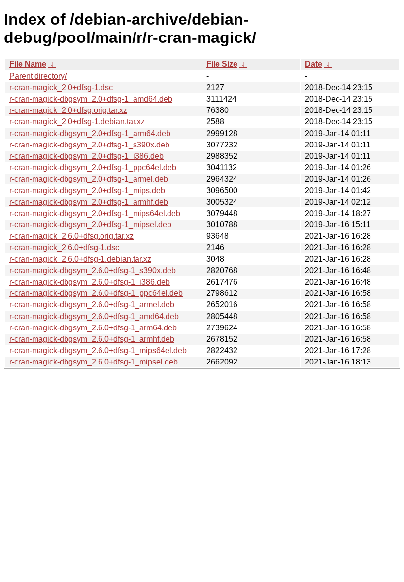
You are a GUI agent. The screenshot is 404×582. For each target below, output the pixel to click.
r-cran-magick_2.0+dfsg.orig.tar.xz (68, 110)
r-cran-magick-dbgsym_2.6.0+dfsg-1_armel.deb (91, 304)
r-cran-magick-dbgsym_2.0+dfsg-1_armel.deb (88, 179)
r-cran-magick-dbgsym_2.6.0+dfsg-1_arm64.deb (93, 328)
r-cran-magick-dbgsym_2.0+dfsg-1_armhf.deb (88, 202)
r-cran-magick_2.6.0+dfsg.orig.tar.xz (71, 236)
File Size (221, 64)
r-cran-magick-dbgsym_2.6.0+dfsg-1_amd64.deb (94, 316)
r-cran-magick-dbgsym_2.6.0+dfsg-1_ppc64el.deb (96, 293)
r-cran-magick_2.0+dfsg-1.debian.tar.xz (77, 121)
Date (313, 64)
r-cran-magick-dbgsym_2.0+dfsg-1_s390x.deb (89, 145)
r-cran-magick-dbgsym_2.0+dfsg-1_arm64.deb (89, 133)
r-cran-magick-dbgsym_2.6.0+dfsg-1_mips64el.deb (98, 350)
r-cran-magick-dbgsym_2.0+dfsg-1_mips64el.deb (94, 213)
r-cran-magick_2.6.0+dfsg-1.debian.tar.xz (80, 259)
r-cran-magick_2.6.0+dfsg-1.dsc (64, 247)
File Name (27, 64)
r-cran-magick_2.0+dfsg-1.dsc (61, 87)
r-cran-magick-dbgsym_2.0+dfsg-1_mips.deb (87, 190)
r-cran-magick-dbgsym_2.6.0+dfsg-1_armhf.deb (91, 339)
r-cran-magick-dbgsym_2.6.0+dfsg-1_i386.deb (89, 282)
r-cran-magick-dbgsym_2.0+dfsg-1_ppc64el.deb (92, 167)
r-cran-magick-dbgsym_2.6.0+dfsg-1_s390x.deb (92, 270)
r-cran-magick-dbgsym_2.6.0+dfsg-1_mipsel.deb (93, 362)
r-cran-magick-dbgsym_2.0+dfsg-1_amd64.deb (90, 99)
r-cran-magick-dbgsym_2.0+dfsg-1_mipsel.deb (90, 224)
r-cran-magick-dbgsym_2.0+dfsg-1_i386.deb (86, 156)
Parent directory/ (38, 76)
